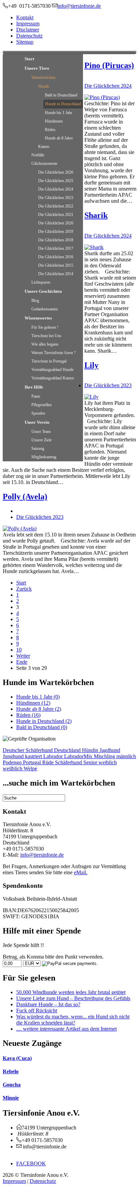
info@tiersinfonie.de (42, 855)
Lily (91, 365)
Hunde (43, 86)
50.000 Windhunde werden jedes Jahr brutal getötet (71, 992)
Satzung (37, 448)
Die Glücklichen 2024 (55, 189)
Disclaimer (27, 29)
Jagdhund (110, 750)
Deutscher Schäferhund (28, 750)
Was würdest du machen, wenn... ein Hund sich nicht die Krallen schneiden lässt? (73, 1020)
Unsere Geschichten (43, 291)
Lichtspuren (40, 282)
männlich (126, 756)
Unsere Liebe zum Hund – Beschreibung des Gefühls (73, 998)
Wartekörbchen (43, 77)
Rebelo (11, 1071)
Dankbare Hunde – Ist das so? (48, 1004)
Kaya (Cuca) (17, 1058)
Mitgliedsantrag (43, 457)
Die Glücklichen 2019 (55, 231)
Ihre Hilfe (34, 387)
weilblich (13, 768)
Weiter (23, 656)
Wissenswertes (38, 318)
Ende (21, 662)
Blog (35, 300)
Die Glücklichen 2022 (55, 206)
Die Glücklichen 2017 (55, 248)
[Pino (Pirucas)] (102, 97)
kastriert (34, 756)
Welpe (30, 768)
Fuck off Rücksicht (36, 1010)
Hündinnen (54, 121)
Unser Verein (37, 422)
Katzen (43, 146)
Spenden (38, 413)
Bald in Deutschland (61, 95)
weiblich (108, 762)
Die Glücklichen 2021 (55, 214)
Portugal (32, 762)
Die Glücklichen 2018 (55, 240)
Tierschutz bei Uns (46, 335)
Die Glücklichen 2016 (55, 257)
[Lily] (91, 397)
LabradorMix (79, 756)
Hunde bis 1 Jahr (58, 112)
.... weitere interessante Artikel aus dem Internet (66, 1029)
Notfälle (37, 155)
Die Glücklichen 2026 (55, 172)
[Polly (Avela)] (19, 528)
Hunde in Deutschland (63, 104)
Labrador (53, 756)
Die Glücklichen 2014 (55, 273)
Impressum (27, 23)
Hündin (91, 750)
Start (29, 58)
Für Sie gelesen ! (44, 327)
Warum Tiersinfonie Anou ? (53, 352)
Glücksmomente (44, 163)
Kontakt (24, 17)
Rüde (48, 762)
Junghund (14, 756)
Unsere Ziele (41, 440)
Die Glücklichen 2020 (55, 223)
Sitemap (24, 42)
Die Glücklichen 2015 (55, 265)
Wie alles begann (44, 344)
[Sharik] (94, 247)
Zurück (24, 589)
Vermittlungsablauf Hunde (52, 369)
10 (19, 650)
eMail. (80, 872)
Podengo (13, 762)
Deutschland (68, 750)
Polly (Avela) (25, 496)
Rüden (50, 129)
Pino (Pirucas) (109, 65)
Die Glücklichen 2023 (55, 197)
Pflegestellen (41, 404)
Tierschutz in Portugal (48, 361)
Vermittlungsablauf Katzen (52, 378)
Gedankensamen (44, 309)
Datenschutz (29, 36)
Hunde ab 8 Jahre (59, 138)
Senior (91, 762)
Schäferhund (69, 762)
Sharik (96, 215)
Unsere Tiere (37, 68)
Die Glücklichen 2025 (55, 180)
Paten (35, 396)
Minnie (11, 1098)
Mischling (105, 756)
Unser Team (41, 431)
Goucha (12, 1084)
